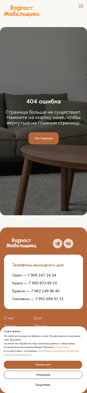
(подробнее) (61, 347)
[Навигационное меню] (81, 6)
